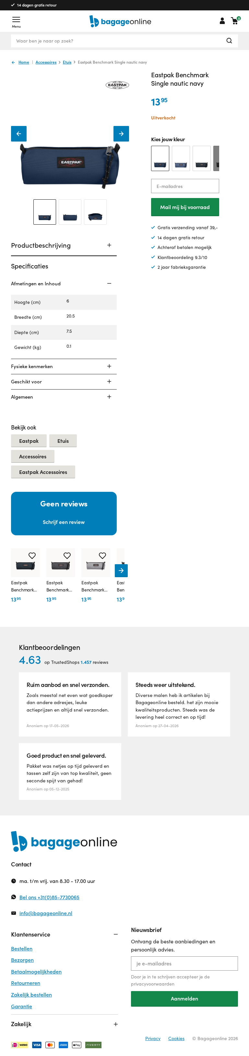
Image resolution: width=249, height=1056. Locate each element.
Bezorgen (22, 959)
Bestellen (21, 948)
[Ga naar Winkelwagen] (234, 20)
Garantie (21, 1006)
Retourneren (25, 982)
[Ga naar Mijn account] (222, 21)
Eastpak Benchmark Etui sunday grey (92, 586)
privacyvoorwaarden (152, 984)
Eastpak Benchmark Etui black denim (57, 586)
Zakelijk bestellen (31, 994)
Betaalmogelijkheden (36, 971)
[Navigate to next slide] (121, 570)
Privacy (152, 1038)
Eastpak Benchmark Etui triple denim (22, 586)
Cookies (176, 1038)
